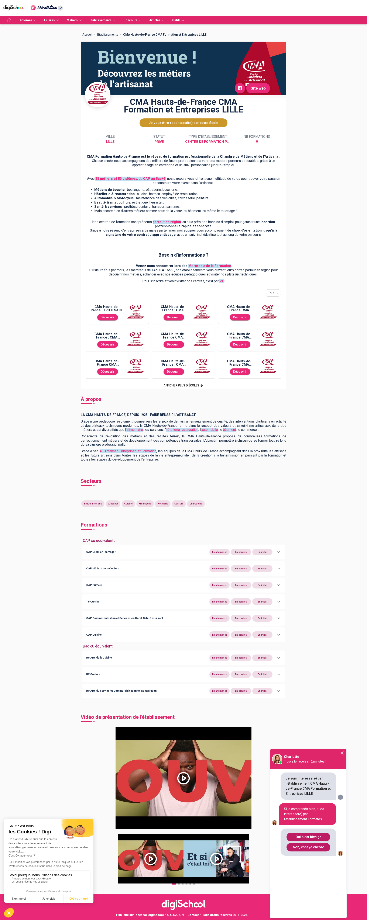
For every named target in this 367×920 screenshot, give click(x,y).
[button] (183, 385)
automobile (209, 430)
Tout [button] (271, 293)
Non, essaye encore (308, 847)
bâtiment (229, 430)
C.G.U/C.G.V (175, 915)
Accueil (87, 34)
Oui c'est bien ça (308, 837)
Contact (193, 915)
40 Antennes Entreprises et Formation (128, 451)
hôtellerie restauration (182, 430)
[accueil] (9, 20)
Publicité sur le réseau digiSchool (140, 915)
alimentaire (135, 430)
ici (221, 281)
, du (130, 179)
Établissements (107, 34)
